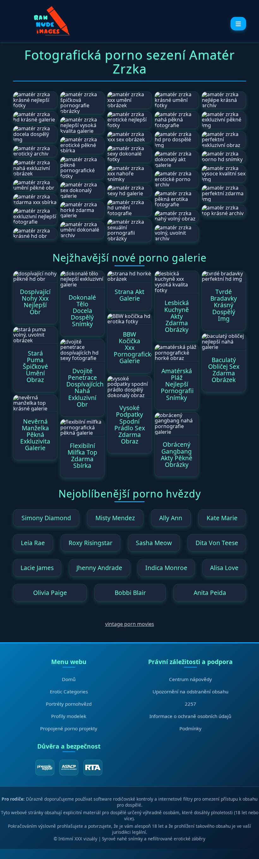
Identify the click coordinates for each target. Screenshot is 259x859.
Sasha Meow (154, 542)
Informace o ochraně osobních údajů (190, 716)
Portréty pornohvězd (69, 704)
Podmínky (190, 728)
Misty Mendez (115, 518)
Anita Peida (210, 592)
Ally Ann (170, 518)
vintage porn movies (129, 624)
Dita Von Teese (217, 542)
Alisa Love (224, 567)
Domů (68, 679)
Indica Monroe (166, 567)
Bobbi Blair (130, 592)
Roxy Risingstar (90, 542)
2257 (190, 704)
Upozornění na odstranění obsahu (190, 691)
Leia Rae (33, 542)
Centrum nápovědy (190, 679)
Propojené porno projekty (68, 728)
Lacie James (37, 567)
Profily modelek (68, 716)
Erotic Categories (69, 691)
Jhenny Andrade (99, 567)
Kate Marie (222, 518)
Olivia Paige (50, 592)
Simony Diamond (46, 518)
